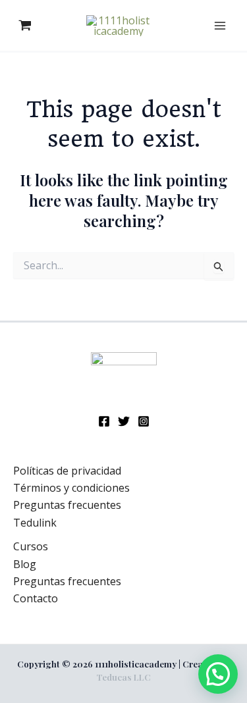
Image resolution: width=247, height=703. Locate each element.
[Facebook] (104, 421)
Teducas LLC (123, 677)
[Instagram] (144, 421)
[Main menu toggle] (220, 25)
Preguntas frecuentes (67, 505)
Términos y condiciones (71, 488)
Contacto (35, 598)
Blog (24, 564)
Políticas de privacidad (67, 470)
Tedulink (35, 522)
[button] (218, 674)
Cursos (30, 546)
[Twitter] (124, 421)
